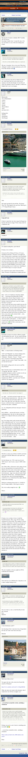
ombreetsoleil (4, 618)
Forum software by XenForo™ (6, 755)
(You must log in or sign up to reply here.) (19, 743)
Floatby (3, 48)
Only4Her (4, 239)
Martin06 (3, 122)
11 (8, 28)
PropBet (3, 72)
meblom (3, 177)
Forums (12, 8)
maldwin (3, 586)
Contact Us (21, 753)
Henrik (3, 276)
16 (18, 28)
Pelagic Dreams (5, 327)
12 (10, 28)
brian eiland (4, 696)
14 (14, 28)
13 (12, 28)
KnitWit (3, 228)
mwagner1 (4, 440)
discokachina (4, 554)
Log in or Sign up (22, 1)
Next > (21, 28)
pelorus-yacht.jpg (6, 168)
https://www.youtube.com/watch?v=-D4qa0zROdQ (13, 687)
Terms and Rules (24, 755)
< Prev (2, 28)
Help (26, 753)
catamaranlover (5, 494)
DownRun (4, 211)
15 (16, 28)
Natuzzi (3, 31)
